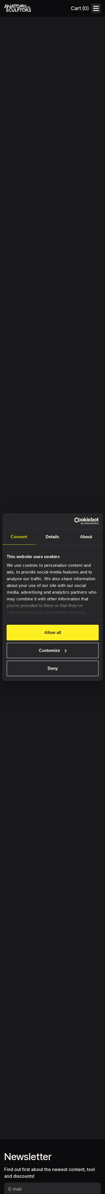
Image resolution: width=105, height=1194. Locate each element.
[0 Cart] (79, 8)
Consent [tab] (19, 536)
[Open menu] (96, 8)
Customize (49, 650)
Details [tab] (52, 536)
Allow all (52, 632)
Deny (53, 668)
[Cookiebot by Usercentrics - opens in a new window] (75, 521)
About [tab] (86, 536)
